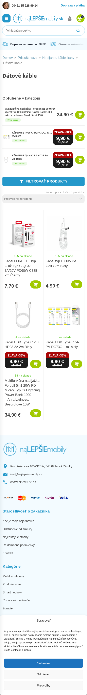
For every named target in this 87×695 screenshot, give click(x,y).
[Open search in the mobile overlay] (43, 30)
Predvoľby (43, 685)
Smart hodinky (12, 592)
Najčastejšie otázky (16, 537)
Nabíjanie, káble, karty (58, 57)
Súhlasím (43, 663)
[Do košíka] (80, 115)
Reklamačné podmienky (19, 545)
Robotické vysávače (16, 600)
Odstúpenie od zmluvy (17, 529)
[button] (6, 18)
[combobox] (39, 198)
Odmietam (44, 674)
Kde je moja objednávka (18, 521)
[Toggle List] (80, 198)
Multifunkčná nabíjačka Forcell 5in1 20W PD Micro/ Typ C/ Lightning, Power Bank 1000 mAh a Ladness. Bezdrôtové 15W (30, 112)
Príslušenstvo (27, 57)
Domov (7, 57)
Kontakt (8, 553)
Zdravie (8, 608)
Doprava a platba (73, 5)
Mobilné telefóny (13, 576)
